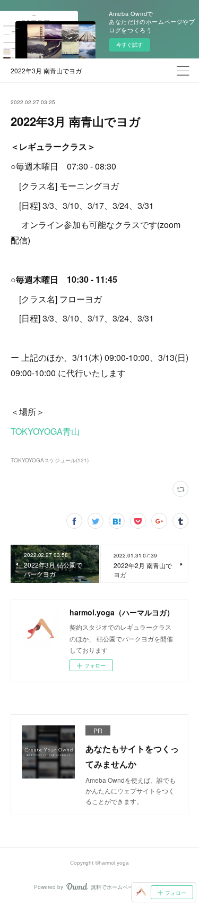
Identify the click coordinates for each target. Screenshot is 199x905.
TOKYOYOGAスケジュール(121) (50, 460)
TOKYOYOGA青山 (45, 431)
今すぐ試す (129, 44)
